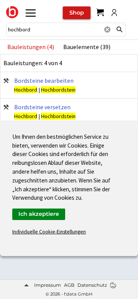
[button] (119, 29)
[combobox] (54, 29)
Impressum (47, 285)
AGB (69, 285)
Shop (76, 12)
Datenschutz (92, 285)
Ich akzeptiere (38, 213)
